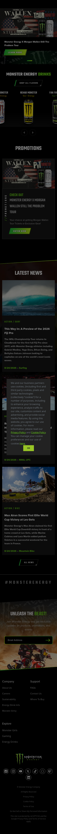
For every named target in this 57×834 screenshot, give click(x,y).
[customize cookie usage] (29, 444)
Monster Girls (9, 730)
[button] (24, 132)
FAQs (33, 688)
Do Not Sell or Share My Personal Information (28, 811)
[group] (28, 109)
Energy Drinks (10, 741)
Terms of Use (28, 806)
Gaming (6, 736)
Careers (6, 693)
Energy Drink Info (11, 705)
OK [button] (28, 448)
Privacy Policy (18, 432)
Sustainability (9, 699)
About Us (7, 688)
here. (22, 443)
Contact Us (36, 693)
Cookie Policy (38, 432)
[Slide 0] (29, 60)
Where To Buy (37, 699)
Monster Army (9, 710)
